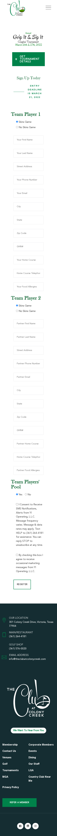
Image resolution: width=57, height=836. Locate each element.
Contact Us (9, 751)
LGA (31, 770)
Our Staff (34, 764)
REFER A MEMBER (19, 802)
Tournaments (10, 770)
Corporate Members (41, 745)
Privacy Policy (10, 787)
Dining (32, 757)
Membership (10, 745)
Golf (5, 764)
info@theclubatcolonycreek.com (27, 659)
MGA (5, 777)
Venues (6, 757)
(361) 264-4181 (17, 636)
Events (32, 751)
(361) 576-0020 (17, 648)
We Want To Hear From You (28, 730)
